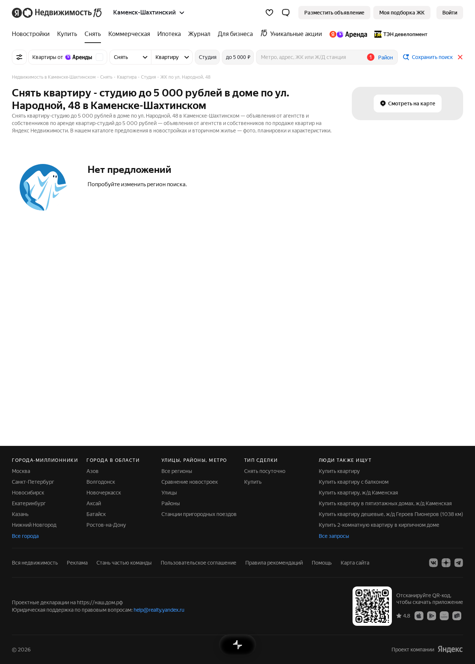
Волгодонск (100, 482)
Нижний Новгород (34, 525)
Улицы (169, 493)
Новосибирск (28, 493)
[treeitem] (32, 34)
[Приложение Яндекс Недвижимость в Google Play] (431, 615)
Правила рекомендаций (274, 563)
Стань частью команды (124, 563)
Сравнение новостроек (189, 482)
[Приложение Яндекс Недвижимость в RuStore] (456, 615)
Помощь (322, 563)
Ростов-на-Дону (106, 525)
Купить (253, 482)
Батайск (96, 514)
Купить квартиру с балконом (354, 482)
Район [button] (385, 57)
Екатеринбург (29, 503)
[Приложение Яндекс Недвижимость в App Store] (419, 615)
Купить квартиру (339, 471)
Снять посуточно (264, 471)
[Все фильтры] (19, 57)
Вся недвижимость (35, 563)
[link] (449, 12)
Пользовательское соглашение (198, 563)
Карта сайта (355, 563)
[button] (285, 12)
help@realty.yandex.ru (159, 610)
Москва (21, 471)
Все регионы (176, 471)
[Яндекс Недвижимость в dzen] (446, 562)
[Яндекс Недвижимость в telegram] (458, 562)
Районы (170, 503)
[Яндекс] (450, 649)
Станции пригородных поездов (199, 514)
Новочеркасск (103, 493)
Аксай (93, 503)
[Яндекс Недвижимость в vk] (433, 562)
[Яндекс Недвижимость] (57, 12)
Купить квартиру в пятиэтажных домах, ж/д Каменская (385, 503)
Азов (92, 471)
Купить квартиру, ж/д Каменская (358, 493)
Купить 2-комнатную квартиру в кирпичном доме (379, 525)
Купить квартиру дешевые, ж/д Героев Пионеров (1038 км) (391, 514)
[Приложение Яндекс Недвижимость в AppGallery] (444, 615)
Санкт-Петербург (33, 482)
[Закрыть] (460, 57)
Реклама (77, 563)
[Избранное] (269, 12)
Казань (20, 514)
